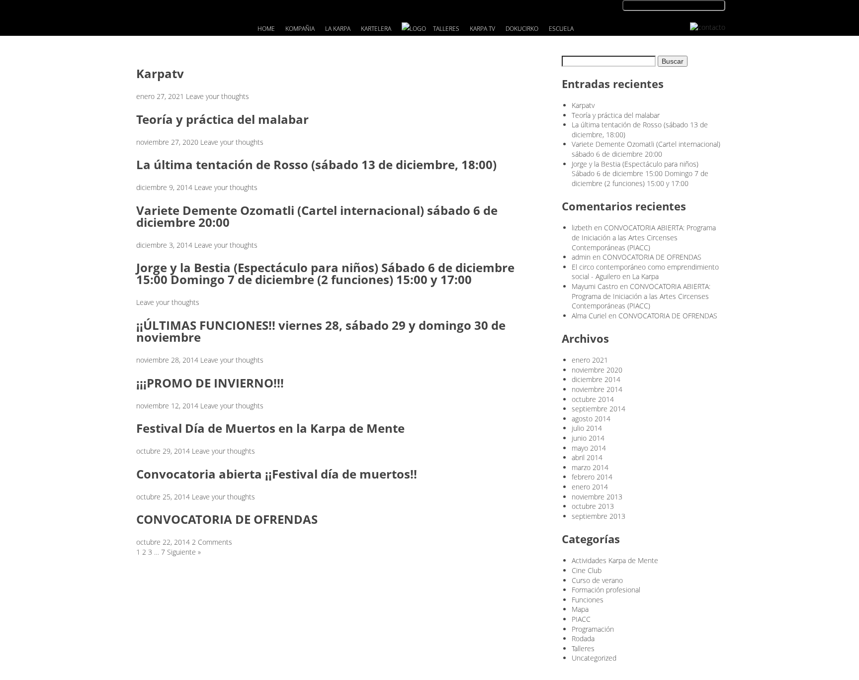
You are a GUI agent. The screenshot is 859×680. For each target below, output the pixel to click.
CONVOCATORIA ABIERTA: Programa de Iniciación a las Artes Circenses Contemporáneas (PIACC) (644, 237)
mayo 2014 (589, 448)
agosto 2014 (591, 418)
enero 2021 (590, 360)
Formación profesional (606, 589)
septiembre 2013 (598, 516)
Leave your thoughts (217, 96)
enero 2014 (590, 486)
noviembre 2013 (597, 496)
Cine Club (586, 570)
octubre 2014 (593, 399)
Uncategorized (594, 658)
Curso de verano (597, 580)
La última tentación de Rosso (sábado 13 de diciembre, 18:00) (316, 164)
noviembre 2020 (597, 370)
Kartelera (376, 28)
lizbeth (582, 227)
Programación (593, 629)
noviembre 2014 (597, 389)
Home (266, 28)
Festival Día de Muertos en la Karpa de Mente (270, 428)
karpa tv (482, 28)
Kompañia (300, 28)
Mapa (580, 609)
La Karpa (337, 28)
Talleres (446, 28)
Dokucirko (522, 28)
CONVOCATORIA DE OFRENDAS (227, 519)
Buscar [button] (673, 61)
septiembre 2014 (598, 408)
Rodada (583, 638)
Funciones (587, 599)
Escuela (561, 28)
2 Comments (212, 542)
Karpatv (160, 73)
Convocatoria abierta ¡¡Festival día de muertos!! (276, 474)
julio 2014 (587, 428)
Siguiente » (184, 552)
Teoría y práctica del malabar (222, 119)
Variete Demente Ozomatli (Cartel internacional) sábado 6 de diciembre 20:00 (317, 216)
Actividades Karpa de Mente (615, 560)
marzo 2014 (590, 467)
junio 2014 (588, 438)
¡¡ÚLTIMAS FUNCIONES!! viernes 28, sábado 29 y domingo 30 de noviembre (321, 331)
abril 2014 (587, 457)
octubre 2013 (593, 506)
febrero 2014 (592, 477)
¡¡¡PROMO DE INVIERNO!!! (210, 383)
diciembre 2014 (596, 379)
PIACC (581, 619)
